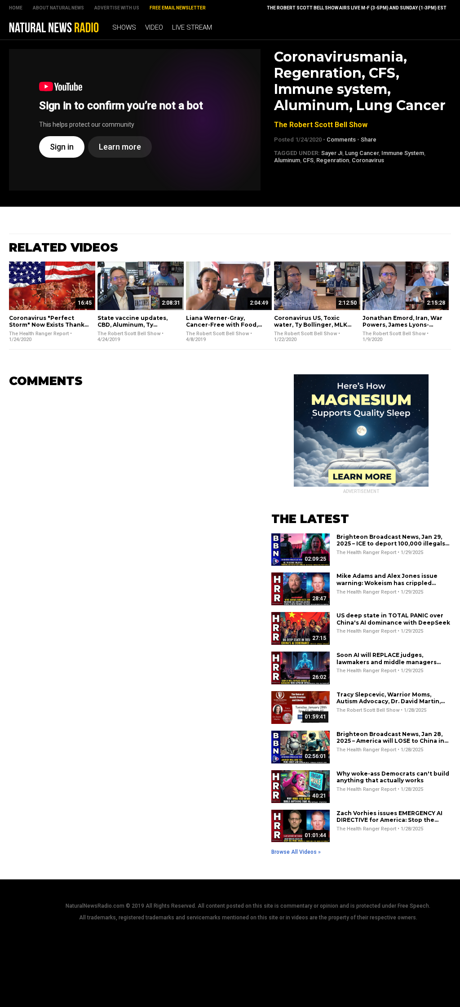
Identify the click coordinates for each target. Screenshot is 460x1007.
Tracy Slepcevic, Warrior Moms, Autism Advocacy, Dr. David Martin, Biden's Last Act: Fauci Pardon (388, 701)
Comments (341, 139)
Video (154, 27)
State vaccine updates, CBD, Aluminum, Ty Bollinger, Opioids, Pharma (137, 325)
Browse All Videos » (296, 852)
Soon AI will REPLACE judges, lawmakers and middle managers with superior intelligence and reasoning (386, 665)
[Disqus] (126, 507)
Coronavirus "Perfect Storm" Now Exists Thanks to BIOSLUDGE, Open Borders (48, 328)
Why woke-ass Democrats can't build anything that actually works (392, 777)
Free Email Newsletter (178, 7)
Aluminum (287, 160)
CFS (308, 160)
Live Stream (192, 27)
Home (15, 7)
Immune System (402, 153)
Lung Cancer (362, 153)
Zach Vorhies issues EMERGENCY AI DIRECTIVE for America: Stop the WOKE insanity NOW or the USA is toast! (389, 824)
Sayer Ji (331, 153)
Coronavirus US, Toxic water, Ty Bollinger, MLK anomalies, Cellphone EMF (314, 325)
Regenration (332, 160)
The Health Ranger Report (39, 334)
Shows (124, 27)
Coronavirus (368, 160)
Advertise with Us (116, 7)
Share (368, 139)
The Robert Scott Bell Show (320, 124)
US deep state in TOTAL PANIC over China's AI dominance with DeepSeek (393, 619)
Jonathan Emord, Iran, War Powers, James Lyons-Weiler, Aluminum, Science (403, 325)
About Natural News (58, 7)
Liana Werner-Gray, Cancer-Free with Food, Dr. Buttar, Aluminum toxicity (222, 328)
